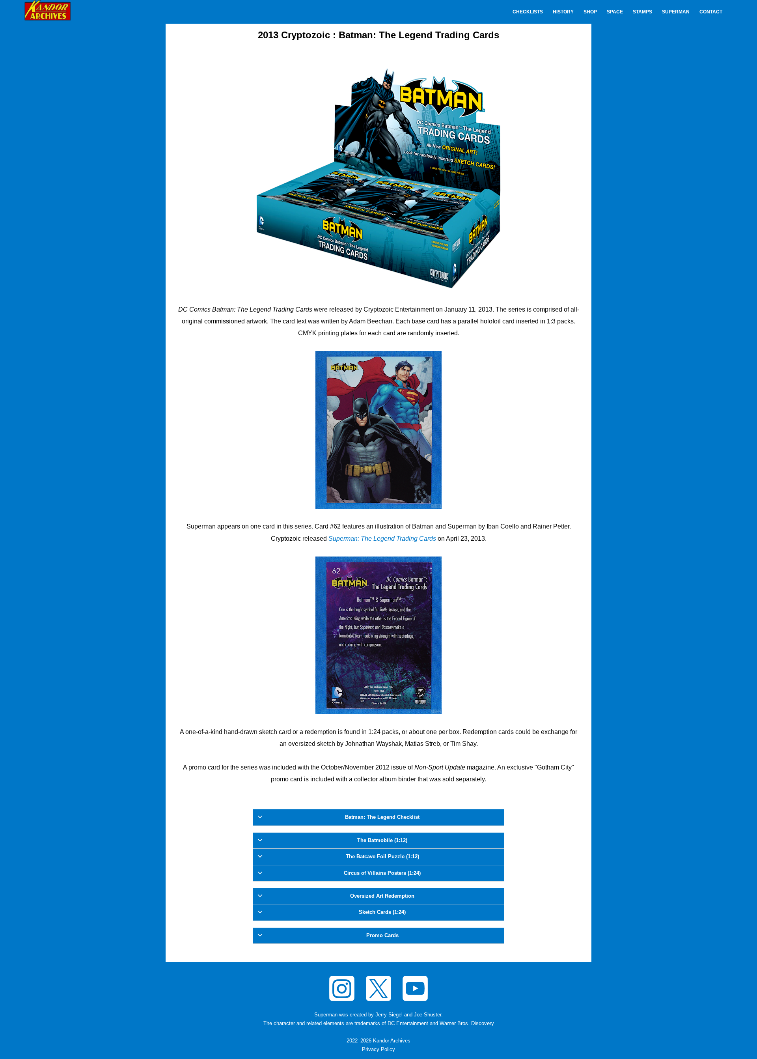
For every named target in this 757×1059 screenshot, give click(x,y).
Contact (710, 12)
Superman (676, 12)
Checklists (528, 12)
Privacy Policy (378, 1049)
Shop (590, 12)
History (563, 12)
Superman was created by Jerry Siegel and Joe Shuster (377, 1015)
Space (615, 12)
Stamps (642, 12)
